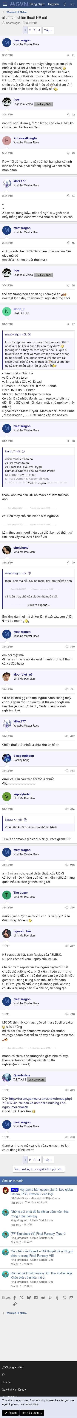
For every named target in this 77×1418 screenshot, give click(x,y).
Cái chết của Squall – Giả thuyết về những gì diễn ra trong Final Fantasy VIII (42, 1253)
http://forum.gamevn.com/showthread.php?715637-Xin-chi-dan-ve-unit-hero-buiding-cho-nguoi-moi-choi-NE (37, 1103)
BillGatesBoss (19, 1198)
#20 (72, 1137)
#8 (73, 441)
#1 (73, 55)
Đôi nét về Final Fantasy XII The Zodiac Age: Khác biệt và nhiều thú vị (42, 1275)
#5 (73, 242)
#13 (72, 770)
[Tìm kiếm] (72, 4)
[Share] (67, 55)
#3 (73, 153)
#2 (73, 114)
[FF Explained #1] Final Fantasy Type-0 (38, 1233)
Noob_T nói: (13, 451)
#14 (72, 809)
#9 (73, 562)
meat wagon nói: (16, 334)
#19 (72, 1090)
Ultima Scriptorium (41, 1220)
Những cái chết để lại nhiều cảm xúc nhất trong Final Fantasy (40, 1213)
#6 (73, 285)
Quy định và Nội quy (14, 1389)
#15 (72, 864)
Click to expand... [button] (39, 483)
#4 (73, 196)
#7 (73, 324)
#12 (72, 736)
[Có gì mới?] (65, 4)
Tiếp (46, 30)
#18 (72, 1014)
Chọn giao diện (13, 1367)
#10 (72, 646)
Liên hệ (6, 1382)
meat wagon (12, 23)
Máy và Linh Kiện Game (45, 1198)
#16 (72, 907)
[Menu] (5, 4)
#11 (72, 689)
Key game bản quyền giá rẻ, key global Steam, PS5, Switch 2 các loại (42, 1191)
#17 (72, 946)
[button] (38, 1374)
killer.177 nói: (13, 819)
